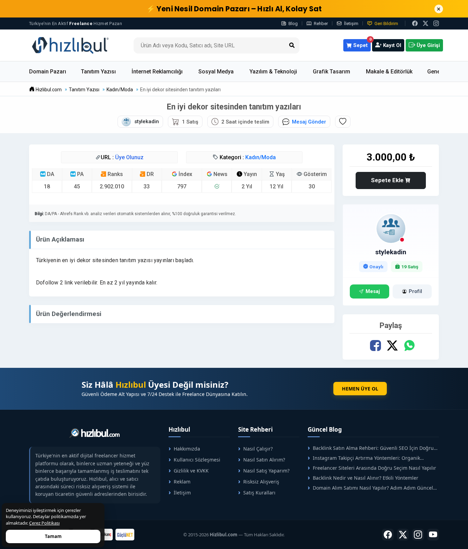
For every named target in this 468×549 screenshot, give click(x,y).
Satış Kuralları (259, 492)
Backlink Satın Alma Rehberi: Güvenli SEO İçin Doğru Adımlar (371, 448)
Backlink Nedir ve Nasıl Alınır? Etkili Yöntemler (365, 478)
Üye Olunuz (129, 157)
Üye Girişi (427, 45)
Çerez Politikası (44, 523)
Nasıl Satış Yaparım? (266, 470)
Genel (434, 71)
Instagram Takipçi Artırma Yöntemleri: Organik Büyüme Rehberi (364, 458)
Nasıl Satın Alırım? (264, 459)
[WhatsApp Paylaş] (409, 346)
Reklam (182, 481)
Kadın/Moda (260, 157)
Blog (293, 23)
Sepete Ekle (388, 180)
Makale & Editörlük (389, 71)
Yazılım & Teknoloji (273, 71)
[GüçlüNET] (125, 534)
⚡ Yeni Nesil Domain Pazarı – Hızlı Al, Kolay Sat (234, 9)
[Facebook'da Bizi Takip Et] (415, 23)
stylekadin (390, 252)
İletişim (351, 23)
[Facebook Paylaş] (375, 346)
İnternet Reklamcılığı (157, 71)
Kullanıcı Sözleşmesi (197, 459)
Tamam (53, 536)
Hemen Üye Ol (360, 388)
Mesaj (373, 291)
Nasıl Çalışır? (258, 448)
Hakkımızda (187, 448)
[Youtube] (433, 534)
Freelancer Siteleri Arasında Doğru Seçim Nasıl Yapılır (374, 468)
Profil (415, 291)
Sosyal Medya (216, 71)
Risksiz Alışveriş (261, 481)
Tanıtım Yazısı (98, 71)
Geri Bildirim (386, 23)
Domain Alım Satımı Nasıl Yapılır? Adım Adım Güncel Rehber (370, 487)
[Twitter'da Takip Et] (403, 534)
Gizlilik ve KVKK (191, 470)
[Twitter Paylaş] (392, 346)
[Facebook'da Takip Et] (388, 534)
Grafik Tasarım (331, 71)
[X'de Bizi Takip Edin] (425, 23)
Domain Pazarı (47, 71)
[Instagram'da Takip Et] (436, 23)
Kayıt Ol (391, 45)
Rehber (321, 23)
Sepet (361, 43)
